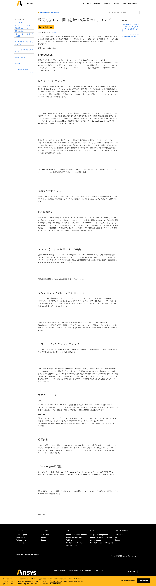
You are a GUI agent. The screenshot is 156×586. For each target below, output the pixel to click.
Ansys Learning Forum (99, 535)
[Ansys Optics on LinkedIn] (128, 571)
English (53, 32)
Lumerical (45, 535)
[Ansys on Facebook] (138, 571)
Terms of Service (59, 571)
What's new (21, 540)
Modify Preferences (128, 580)
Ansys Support (96, 540)
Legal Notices (98, 571)
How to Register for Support (101, 543)
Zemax (44, 537)
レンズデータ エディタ (22, 25)
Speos (43, 540)
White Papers (71, 545)
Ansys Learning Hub (74, 537)
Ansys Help (20, 543)
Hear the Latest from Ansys (27, 554)
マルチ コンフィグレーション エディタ (24, 43)
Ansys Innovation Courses (76, 535)
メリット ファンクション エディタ (24, 51)
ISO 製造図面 (19, 31)
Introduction (19, 22)
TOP (31, 72)
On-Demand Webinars (75, 543)
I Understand (143, 580)
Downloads (21, 537)
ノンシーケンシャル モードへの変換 (24, 35)
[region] (78, 581)
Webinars (69, 540)
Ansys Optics (44, 12)
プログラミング (20, 58)
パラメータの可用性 (21, 69)
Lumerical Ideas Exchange (101, 537)
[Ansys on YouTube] (131, 571)
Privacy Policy (85, 571)
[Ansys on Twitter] (134, 571)
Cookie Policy (73, 571)
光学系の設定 (55, 12)
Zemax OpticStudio (46, 27)
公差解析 (18, 63)
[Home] (24, 5)
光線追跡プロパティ (21, 28)
